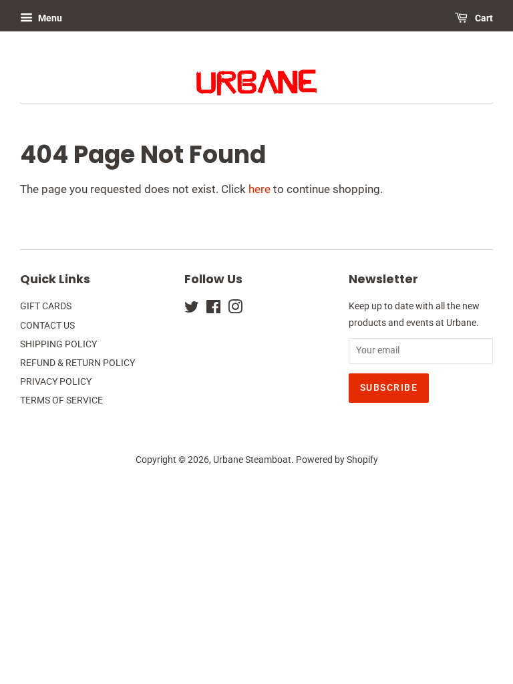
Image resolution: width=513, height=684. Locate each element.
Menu (49, 18)
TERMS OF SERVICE (61, 400)
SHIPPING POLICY (58, 344)
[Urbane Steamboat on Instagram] (235, 309)
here (259, 189)
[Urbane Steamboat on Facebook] (213, 309)
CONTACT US (47, 325)
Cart (483, 18)
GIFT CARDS (45, 306)
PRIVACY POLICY (56, 381)
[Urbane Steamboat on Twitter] (191, 309)
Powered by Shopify (337, 460)
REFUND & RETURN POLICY (77, 363)
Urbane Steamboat (252, 460)
